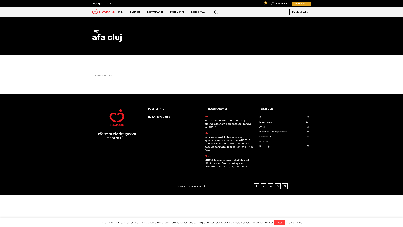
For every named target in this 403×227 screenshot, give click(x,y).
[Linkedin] (270, 186)
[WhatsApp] (278, 186)
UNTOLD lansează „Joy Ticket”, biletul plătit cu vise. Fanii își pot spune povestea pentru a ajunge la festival (227, 163)
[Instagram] (263, 186)
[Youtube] (285, 186)
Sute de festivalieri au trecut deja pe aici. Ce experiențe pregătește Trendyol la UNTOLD (228, 124)
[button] (215, 12)
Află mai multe (294, 222)
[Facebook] (256, 186)
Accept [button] (279, 222)
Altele (208, 156)
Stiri (207, 116)
